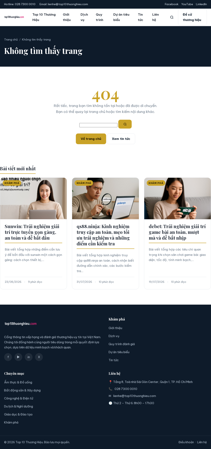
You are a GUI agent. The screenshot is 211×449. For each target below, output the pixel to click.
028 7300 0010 (25, 4)
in (29, 357)
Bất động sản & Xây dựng (22, 390)
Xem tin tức (121, 139)
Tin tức (140, 17)
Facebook (171, 4)
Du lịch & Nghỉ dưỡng (18, 406)
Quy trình (99, 17)
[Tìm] (125, 124)
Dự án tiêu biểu (121, 17)
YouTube (187, 4)
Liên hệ (155, 17)
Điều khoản (186, 442)
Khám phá (11, 422)
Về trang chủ (91, 139)
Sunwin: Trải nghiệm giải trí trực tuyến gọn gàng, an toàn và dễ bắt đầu (32, 232)
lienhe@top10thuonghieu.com (68, 4)
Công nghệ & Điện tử (18, 398)
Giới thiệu (67, 17)
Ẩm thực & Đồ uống (18, 382)
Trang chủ (11, 39)
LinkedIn (201, 4)
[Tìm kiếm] (172, 17)
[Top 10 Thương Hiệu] (14, 17)
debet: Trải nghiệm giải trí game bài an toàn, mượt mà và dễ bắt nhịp (177, 232)
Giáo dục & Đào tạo (18, 414)
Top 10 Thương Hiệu (44, 17)
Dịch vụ (84, 17)
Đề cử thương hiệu (192, 17)
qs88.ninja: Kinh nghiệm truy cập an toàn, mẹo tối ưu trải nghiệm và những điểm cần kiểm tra (103, 235)
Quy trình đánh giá (122, 344)
